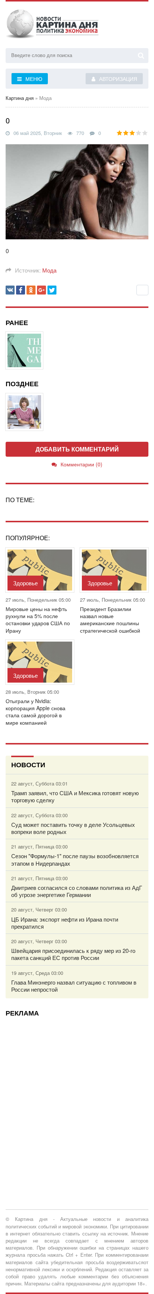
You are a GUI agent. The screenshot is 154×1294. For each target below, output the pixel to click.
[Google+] (41, 290)
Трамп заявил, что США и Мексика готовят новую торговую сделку (75, 796)
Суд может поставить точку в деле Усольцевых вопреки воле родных (73, 828)
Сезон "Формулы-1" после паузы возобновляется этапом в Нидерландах (75, 859)
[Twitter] (51, 290)
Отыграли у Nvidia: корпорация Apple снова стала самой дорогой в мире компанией (35, 712)
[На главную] (52, 25)
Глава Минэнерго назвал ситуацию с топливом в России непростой (73, 986)
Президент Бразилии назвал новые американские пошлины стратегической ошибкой (110, 619)
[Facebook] (20, 290)
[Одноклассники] (31, 290)
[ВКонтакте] (10, 290)
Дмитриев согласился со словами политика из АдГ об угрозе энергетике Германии (76, 891)
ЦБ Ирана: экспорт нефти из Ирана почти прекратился (64, 923)
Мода (49, 270)
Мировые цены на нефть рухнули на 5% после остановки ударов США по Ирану (38, 619)
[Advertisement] (77, 1099)
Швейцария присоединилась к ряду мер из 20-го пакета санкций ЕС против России (73, 954)
